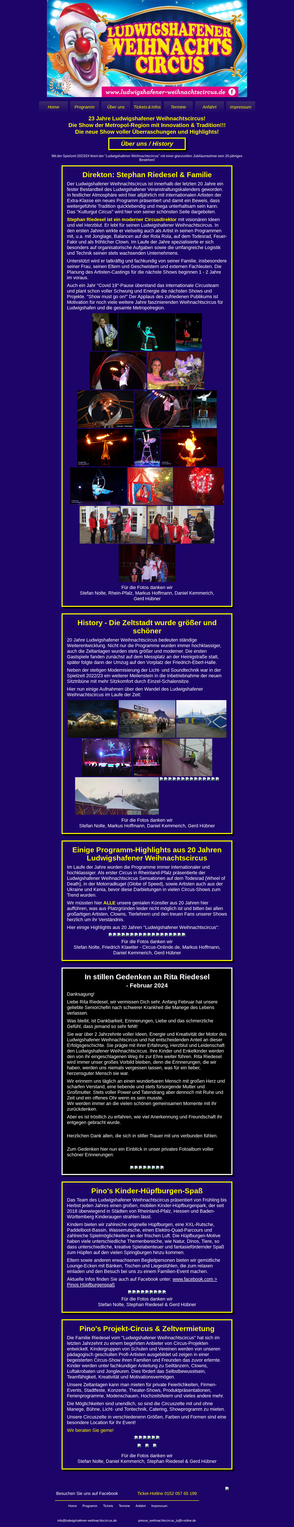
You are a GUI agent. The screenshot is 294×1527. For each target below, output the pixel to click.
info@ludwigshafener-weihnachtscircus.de (87, 1520)
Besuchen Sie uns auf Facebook (87, 1493)
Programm (84, 107)
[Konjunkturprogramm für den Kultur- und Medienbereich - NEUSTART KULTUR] (227, 1489)
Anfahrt (210, 107)
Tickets (108, 1506)
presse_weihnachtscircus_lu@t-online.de (167, 1520)
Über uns (116, 107)
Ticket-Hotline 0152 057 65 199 (167, 1493)
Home (53, 107)
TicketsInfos (147, 107)
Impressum (240, 107)
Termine (178, 107)
